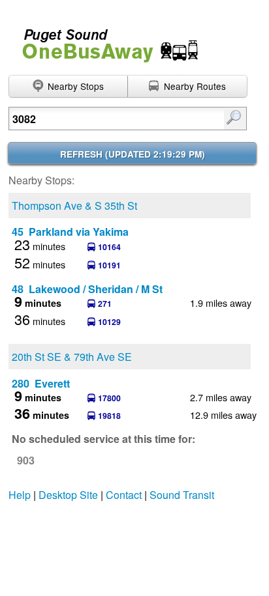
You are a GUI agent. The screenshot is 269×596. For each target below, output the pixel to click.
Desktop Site (68, 494)
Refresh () (132, 154)
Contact (124, 494)
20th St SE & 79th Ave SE (72, 356)
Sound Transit (182, 494)
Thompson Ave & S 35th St (74, 205)
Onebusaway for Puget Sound (104, 40)
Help (19, 494)
